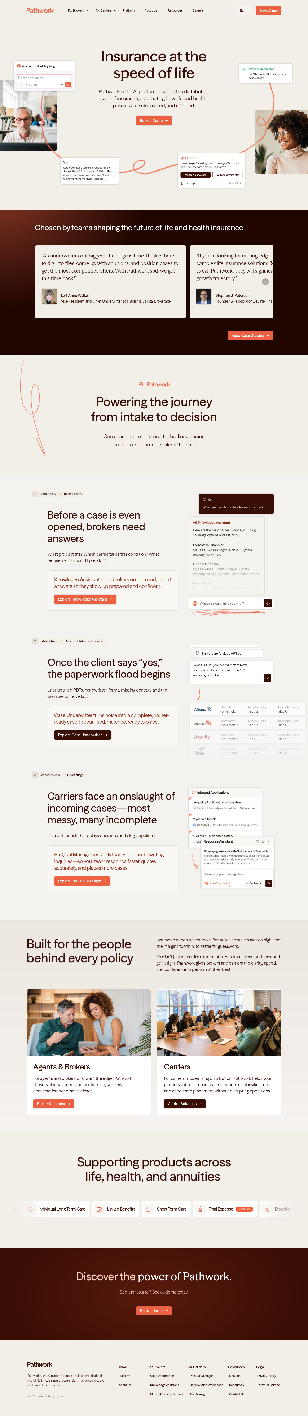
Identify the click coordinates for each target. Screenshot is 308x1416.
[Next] (265, 281)
